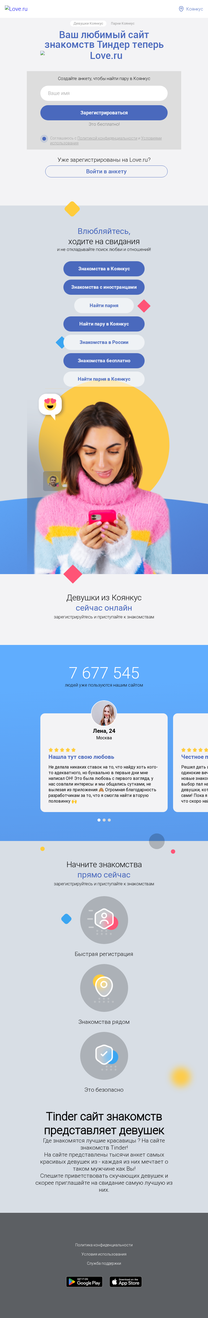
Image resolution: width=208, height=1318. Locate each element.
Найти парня (104, 305)
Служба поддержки (104, 1263)
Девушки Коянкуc (88, 23)
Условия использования (104, 1254)
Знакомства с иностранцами (104, 287)
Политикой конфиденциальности (107, 138)
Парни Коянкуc (123, 23)
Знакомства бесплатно (104, 360)
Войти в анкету (106, 171)
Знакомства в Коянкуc (104, 268)
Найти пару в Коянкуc (104, 324)
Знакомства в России (104, 342)
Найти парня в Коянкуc (104, 379)
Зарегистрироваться (104, 112)
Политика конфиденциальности (104, 1245)
